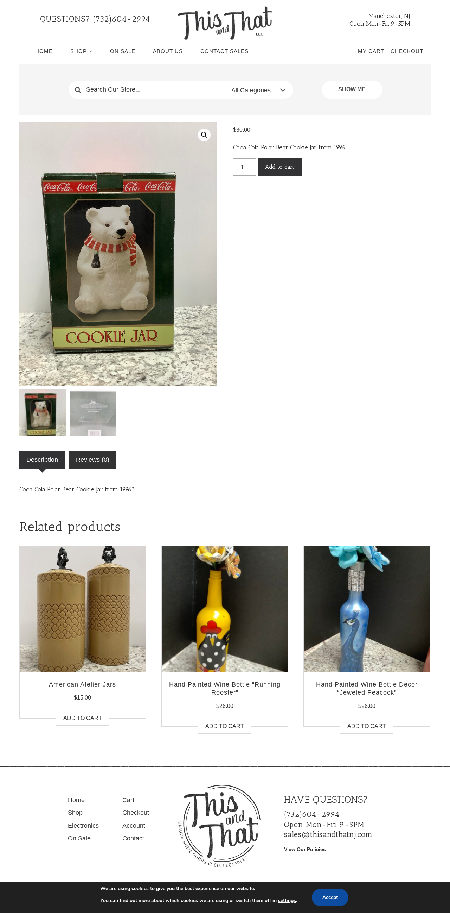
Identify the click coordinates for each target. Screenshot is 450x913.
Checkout (135, 812)
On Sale (122, 51)
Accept (330, 897)
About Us (168, 51)
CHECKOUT (407, 51)
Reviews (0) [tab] (92, 459)
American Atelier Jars (82, 684)
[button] (204, 135)
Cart (128, 799)
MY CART (371, 51)
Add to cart (279, 166)
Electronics (83, 825)
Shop (78, 51)
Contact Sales (224, 51)
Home (44, 51)
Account (133, 825)
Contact (133, 838)
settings (287, 900)
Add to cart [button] (82, 718)
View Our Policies (305, 849)
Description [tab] (42, 459)
